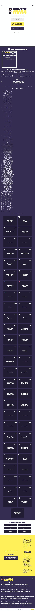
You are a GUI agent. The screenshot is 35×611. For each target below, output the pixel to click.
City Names (3, 589)
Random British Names (23, 598)
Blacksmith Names (4, 598)
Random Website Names (6, 605)
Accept (32, 609)
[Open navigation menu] (1, 6)
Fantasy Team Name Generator (7, 586)
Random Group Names (5, 603)
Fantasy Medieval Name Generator (7, 584)
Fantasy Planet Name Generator (26, 603)
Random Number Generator (19, 594)
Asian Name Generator (27, 586)
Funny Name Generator (29, 596)
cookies (7, 609)
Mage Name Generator (15, 603)
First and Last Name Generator (7, 594)
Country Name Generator (6, 587)
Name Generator (28, 587)
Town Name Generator (18, 586)
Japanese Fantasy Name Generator (21, 584)
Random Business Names (14, 598)
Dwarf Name (24, 605)
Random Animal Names (11, 589)
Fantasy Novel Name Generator (7, 591)
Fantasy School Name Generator (18, 587)
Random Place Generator (19, 596)
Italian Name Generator (25, 591)
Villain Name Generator (17, 601)
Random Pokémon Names (16, 605)
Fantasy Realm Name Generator (22, 589)
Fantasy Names (26, 601)
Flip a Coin (27, 594)
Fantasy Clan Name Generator (7, 606)
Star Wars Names (17, 591)
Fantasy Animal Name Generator (7, 596)
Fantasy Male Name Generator (19, 606)
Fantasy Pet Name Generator (6, 601)
